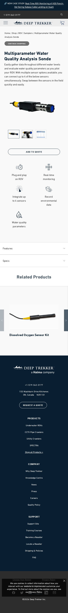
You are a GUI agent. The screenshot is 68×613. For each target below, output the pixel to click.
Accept (64, 581)
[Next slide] (66, 320)
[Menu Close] (5, 20)
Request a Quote (33, 405)
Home (7, 33)
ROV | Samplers (25, 33)
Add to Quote (34, 151)
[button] (13, 134)
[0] (62, 23)
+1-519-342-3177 (34, 385)
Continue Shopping (17, 44)
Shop (14, 33)
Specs (6, 260)
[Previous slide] (2, 320)
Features (8, 248)
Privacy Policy (35, 592)
